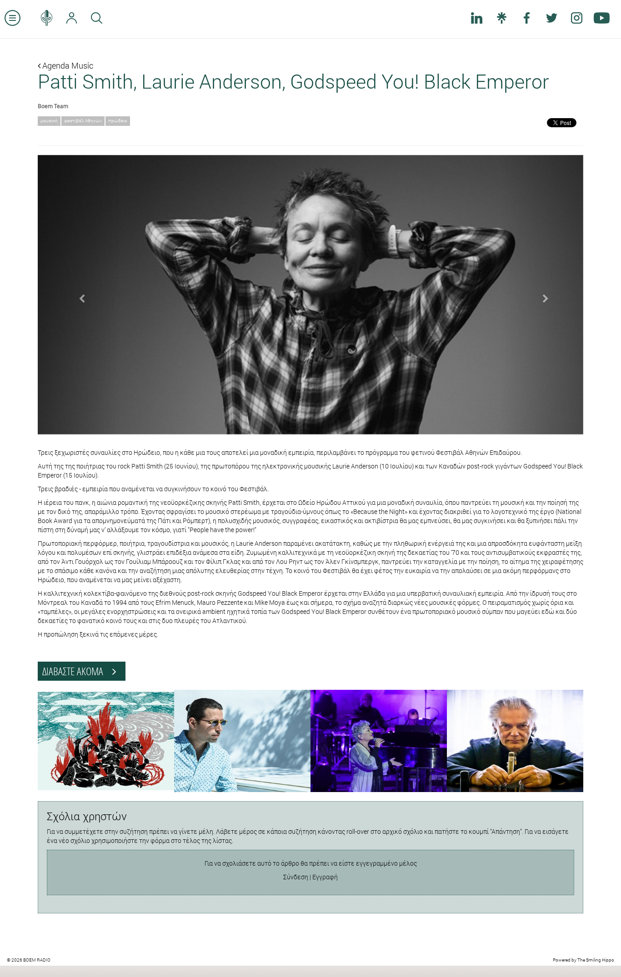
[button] (79, 295)
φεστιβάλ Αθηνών (83, 121)
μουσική (49, 121)
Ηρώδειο (117, 121)
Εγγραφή (325, 876)
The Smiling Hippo (595, 960)
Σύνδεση (295, 876)
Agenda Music (66, 65)
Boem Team (53, 106)
